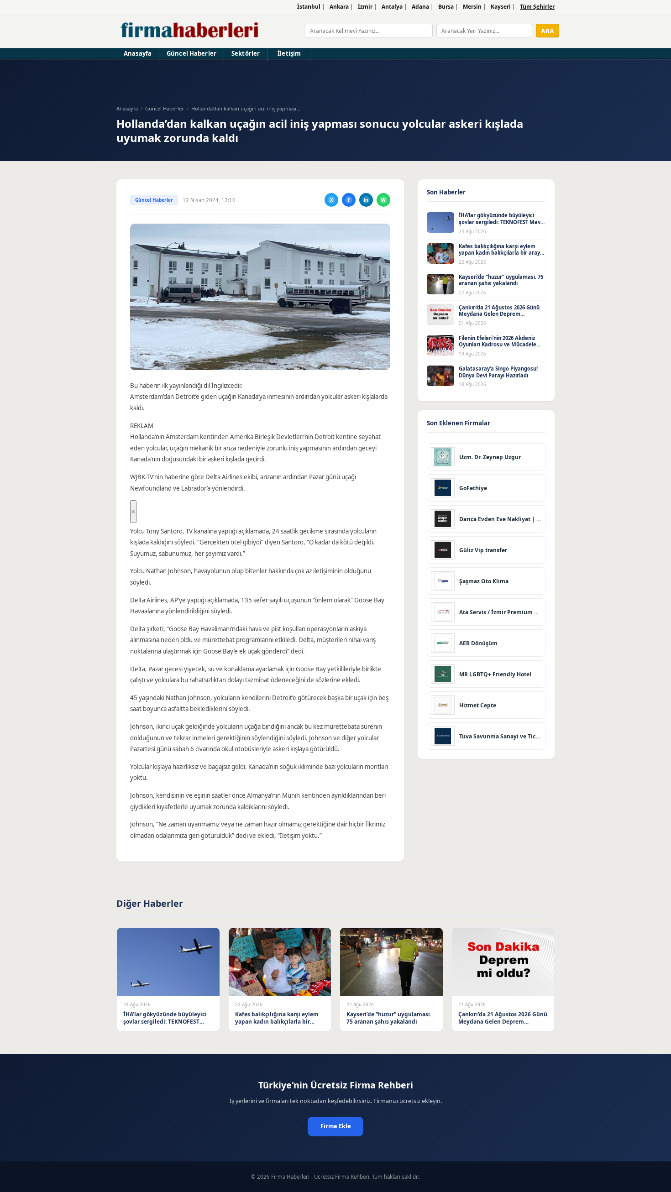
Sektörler (245, 53)
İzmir (365, 6)
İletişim (289, 53)
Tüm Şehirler (537, 6)
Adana (420, 6)
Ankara (339, 6)
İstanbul (308, 6)
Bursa (446, 6)
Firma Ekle (335, 1126)
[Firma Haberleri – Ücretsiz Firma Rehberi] (190, 30)
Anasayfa (138, 53)
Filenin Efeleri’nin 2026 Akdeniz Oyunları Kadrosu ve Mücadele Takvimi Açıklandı (497, 345)
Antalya (392, 6)
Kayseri (501, 6)
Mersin (472, 6)
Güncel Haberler (191, 53)
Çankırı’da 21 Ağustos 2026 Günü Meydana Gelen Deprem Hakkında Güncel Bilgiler (499, 314)
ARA (547, 30)
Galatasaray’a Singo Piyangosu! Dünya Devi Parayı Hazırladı (498, 372)
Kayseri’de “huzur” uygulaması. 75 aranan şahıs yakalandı (501, 280)
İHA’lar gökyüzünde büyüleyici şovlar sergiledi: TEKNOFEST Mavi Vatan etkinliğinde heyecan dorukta (500, 225)
